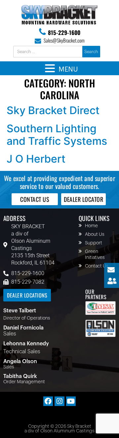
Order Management (24, 382)
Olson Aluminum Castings (30, 244)
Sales (9, 333)
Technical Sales (21, 351)
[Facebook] (48, 401)
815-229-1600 (64, 32)
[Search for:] (48, 52)
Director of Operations (26, 318)
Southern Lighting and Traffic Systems (57, 134)
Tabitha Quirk (20, 376)
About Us (94, 234)
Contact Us (96, 266)
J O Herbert (36, 158)
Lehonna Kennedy (26, 343)
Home (91, 226)
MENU (68, 69)
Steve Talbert (19, 310)
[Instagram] (59, 401)
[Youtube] (71, 401)
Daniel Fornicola (23, 327)
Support (93, 243)
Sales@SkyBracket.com (64, 40)
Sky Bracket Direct (53, 110)
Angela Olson (20, 361)
